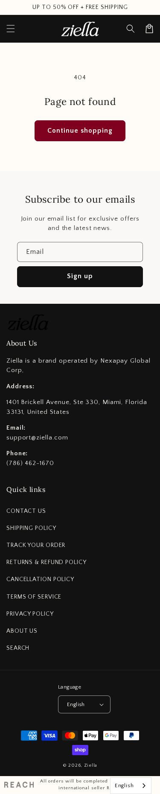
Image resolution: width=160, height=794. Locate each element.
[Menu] (10, 28)
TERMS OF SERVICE (33, 596)
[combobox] (130, 785)
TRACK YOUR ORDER (35, 545)
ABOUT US (22, 631)
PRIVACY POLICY (30, 614)
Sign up (80, 276)
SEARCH (17, 648)
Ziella (90, 765)
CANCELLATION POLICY (40, 579)
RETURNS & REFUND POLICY (46, 562)
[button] (130, 28)
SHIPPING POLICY (31, 528)
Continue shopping (80, 130)
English (76, 704)
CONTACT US (26, 511)
